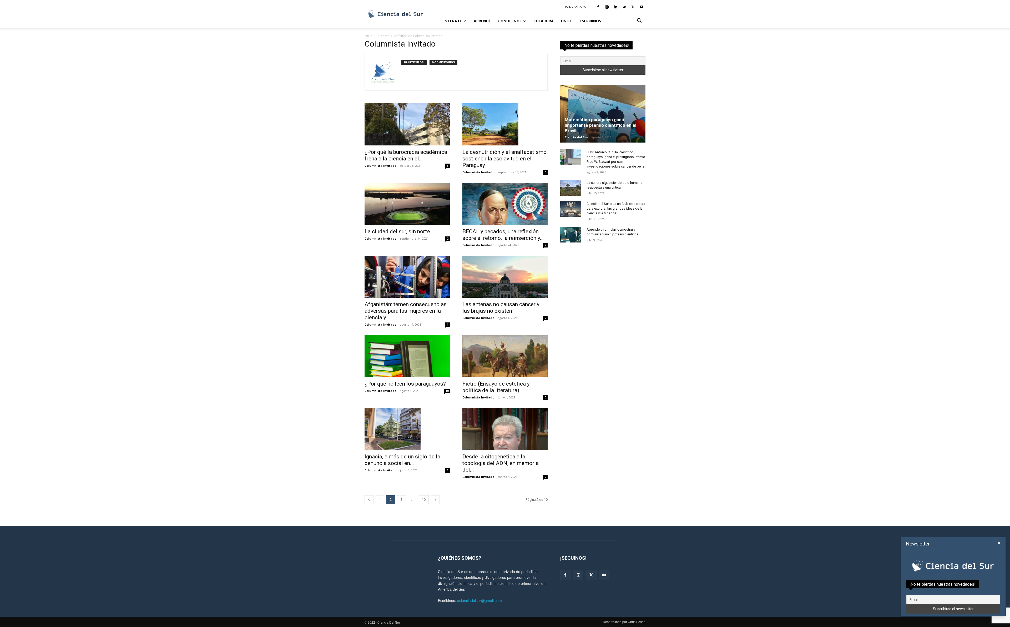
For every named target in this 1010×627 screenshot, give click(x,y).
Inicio (368, 36)
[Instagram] (607, 7)
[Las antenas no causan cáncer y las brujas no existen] (505, 277)
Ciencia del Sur (576, 137)
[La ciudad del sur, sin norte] (407, 204)
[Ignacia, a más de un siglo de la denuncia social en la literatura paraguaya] (407, 429)
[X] (633, 7)
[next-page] (435, 499)
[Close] (999, 543)
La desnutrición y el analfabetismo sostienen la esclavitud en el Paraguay (504, 158)
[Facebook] (598, 7)
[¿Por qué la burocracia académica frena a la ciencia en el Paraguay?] (407, 124)
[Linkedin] (615, 7)
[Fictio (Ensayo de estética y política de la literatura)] (505, 356)
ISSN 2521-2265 (575, 7)
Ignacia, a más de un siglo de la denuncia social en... (402, 459)
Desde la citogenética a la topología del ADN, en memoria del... (500, 463)
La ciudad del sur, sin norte (397, 231)
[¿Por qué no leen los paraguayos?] (407, 356)
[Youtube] (641, 7)
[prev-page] (369, 499)
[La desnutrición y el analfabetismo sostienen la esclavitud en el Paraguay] (505, 124)
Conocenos (510, 20)
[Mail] (624, 7)
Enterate (452, 20)
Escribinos (590, 20)
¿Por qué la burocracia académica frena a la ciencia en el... (406, 155)
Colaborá (543, 20)
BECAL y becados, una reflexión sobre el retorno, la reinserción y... (503, 234)
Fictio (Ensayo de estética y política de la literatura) (496, 387)
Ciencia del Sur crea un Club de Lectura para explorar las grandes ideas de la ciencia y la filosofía (616, 208)
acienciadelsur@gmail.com (479, 600)
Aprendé (482, 20)
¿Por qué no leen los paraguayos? (405, 384)
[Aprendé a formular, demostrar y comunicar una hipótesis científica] (570, 234)
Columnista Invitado (380, 166)
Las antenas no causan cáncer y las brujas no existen (500, 307)
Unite (566, 20)
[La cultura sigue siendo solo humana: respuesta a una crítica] (570, 188)
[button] (639, 21)
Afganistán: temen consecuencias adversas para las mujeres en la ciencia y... (406, 311)
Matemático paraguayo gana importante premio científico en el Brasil (600, 125)
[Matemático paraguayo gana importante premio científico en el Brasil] (602, 114)
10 (447, 391)
